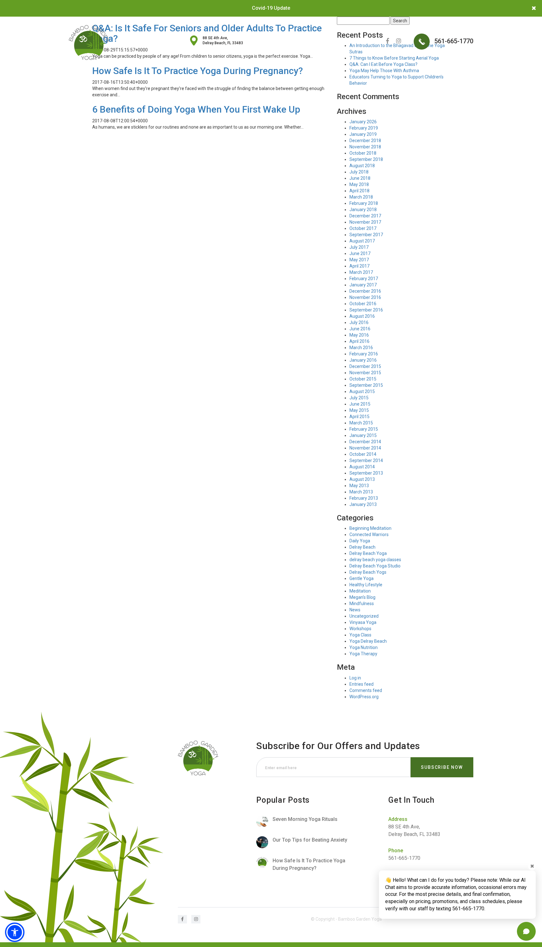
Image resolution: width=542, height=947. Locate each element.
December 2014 (365, 441)
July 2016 (359, 322)
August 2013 (362, 479)
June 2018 (359, 178)
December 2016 (365, 291)
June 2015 (359, 404)
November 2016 (365, 297)
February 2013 (363, 498)
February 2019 (363, 127)
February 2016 (363, 353)
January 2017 (363, 284)
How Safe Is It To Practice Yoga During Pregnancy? (197, 70)
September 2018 (366, 159)
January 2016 (363, 360)
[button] (14, 932)
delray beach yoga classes (375, 559)
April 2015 (359, 416)
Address (397, 819)
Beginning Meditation (370, 528)
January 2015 (363, 435)
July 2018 (359, 171)
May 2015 (359, 410)
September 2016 (366, 309)
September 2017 (366, 234)
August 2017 (362, 240)
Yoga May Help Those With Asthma (384, 70)
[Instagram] (398, 41)
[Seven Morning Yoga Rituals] (308, 821)
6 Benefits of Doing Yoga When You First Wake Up (196, 109)
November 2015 (365, 372)
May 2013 (359, 485)
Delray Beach (362, 547)
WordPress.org (364, 696)
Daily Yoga (359, 540)
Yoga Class (360, 634)
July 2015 (359, 397)
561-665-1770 (453, 41)
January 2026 (363, 121)
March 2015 (361, 422)
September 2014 (366, 460)
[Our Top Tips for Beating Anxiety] (308, 842)
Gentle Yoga (361, 578)
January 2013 (363, 504)
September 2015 (366, 385)
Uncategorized (364, 616)
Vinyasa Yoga (362, 622)
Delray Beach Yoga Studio (375, 565)
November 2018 (365, 146)
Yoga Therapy (363, 653)
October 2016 (362, 303)
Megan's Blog (362, 597)
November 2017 (365, 222)
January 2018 (363, 209)
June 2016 (359, 328)
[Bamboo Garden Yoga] (89, 42)
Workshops (360, 628)
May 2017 (359, 259)
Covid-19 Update (271, 8)
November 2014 (365, 447)
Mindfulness (361, 603)
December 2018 (365, 140)
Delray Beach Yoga (368, 553)
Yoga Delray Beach (368, 641)
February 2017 (363, 278)
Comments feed (365, 690)
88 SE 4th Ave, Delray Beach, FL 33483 (223, 40)
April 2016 (359, 341)
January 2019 (363, 134)
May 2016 (359, 335)
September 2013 (366, 473)
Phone (395, 851)
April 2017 (359, 266)
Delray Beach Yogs (367, 572)
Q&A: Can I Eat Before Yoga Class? (383, 64)
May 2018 (359, 184)
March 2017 (361, 272)
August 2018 (362, 165)
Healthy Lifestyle (365, 584)
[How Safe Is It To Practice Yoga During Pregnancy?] (308, 864)
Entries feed (361, 684)
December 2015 (365, 366)
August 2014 (362, 466)
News (354, 609)
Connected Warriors (369, 534)
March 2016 (361, 347)
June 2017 (359, 253)
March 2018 (361, 197)
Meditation (360, 590)
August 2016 (362, 316)
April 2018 (359, 190)
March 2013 (361, 491)
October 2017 (362, 228)
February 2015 (363, 429)
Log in (355, 677)
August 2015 (362, 391)
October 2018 (362, 153)
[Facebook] (387, 41)
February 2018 (363, 203)
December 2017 (365, 215)
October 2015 (362, 378)
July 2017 (359, 247)
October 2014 (362, 454)
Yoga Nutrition (363, 647)
